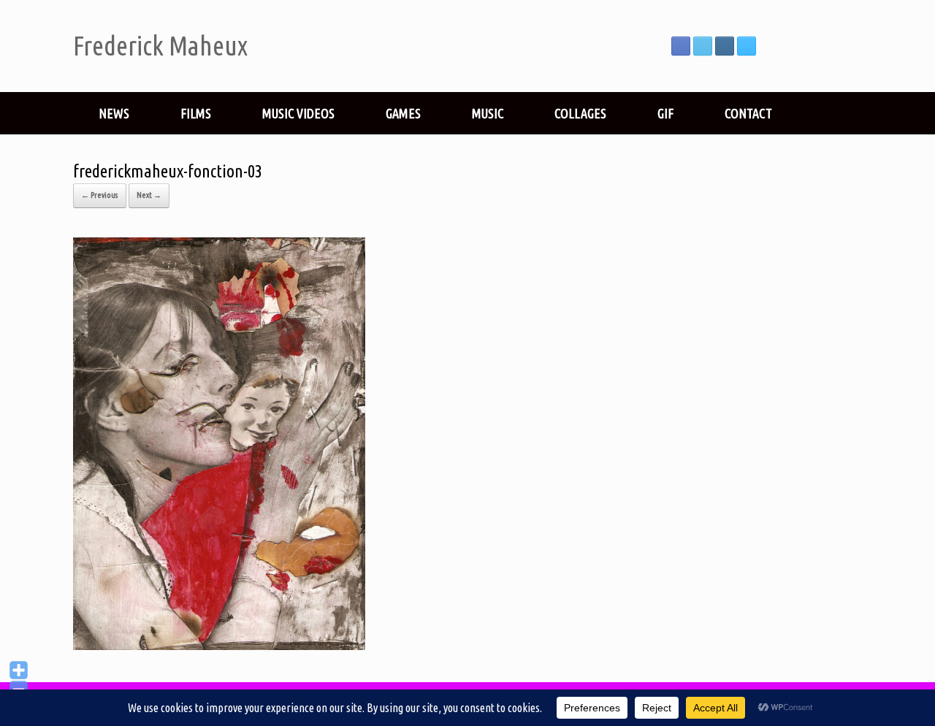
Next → (149, 195)
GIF (665, 113)
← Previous (99, 195)
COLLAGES (580, 113)
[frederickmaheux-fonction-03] (219, 644)
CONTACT (748, 113)
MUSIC (487, 113)
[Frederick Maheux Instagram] (724, 46)
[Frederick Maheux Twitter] (702, 46)
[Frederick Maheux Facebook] (680, 46)
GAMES (403, 113)
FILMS (195, 113)
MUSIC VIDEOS (298, 113)
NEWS (114, 113)
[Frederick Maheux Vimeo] (746, 46)
